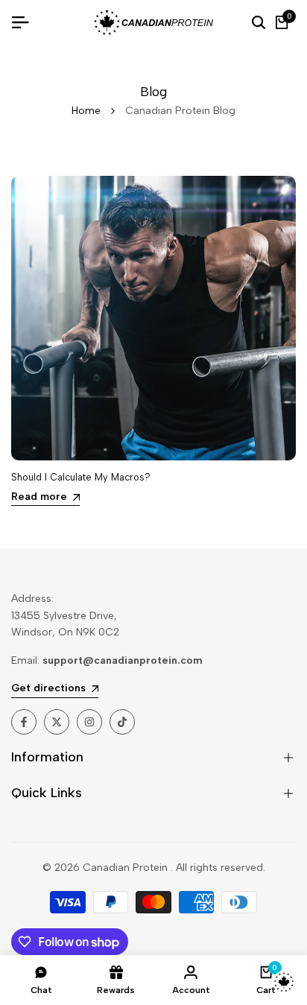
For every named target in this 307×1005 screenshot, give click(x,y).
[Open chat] (284, 982)
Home (86, 110)
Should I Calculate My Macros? (81, 477)
